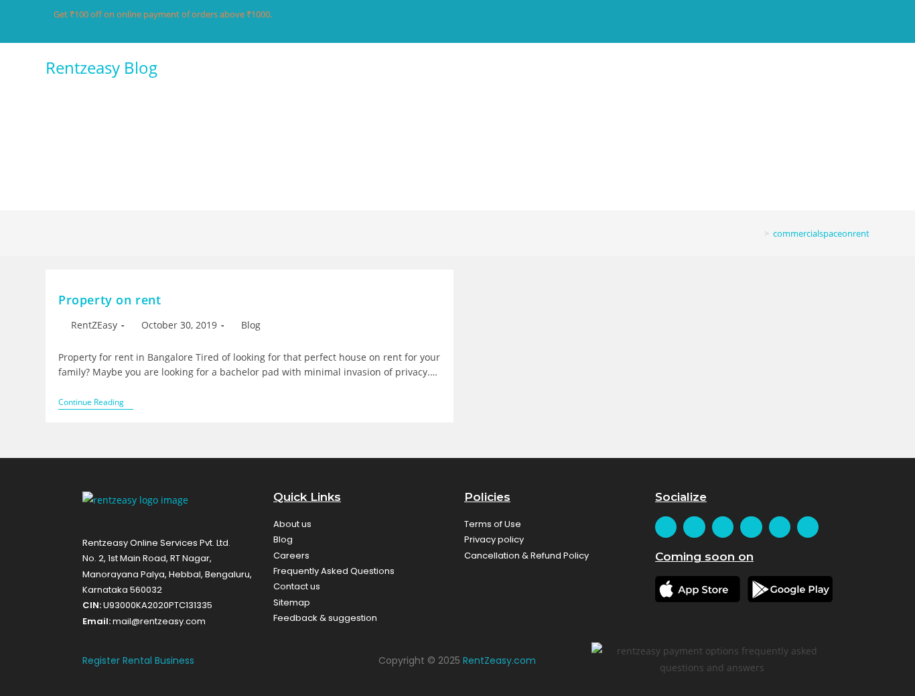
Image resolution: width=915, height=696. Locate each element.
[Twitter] (694, 527)
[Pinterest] (751, 527)
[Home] (757, 233)
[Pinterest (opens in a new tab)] (747, 23)
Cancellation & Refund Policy (526, 555)
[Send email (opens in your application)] (829, 23)
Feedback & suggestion (325, 618)
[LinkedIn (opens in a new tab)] (789, 23)
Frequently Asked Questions (334, 571)
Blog (251, 324)
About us (292, 524)
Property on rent (109, 300)
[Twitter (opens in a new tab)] (706, 23)
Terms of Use (492, 524)
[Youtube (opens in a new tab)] (810, 23)
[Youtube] (722, 527)
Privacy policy (494, 539)
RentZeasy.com (499, 660)
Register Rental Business (138, 660)
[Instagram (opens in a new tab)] (768, 23)
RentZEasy (94, 324)
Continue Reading (95, 403)
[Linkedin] (808, 527)
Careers (291, 555)
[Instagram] (779, 527)
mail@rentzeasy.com (159, 621)
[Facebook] (666, 527)
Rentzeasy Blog (101, 67)
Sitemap (291, 602)
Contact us (296, 586)
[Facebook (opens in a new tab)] (727, 23)
